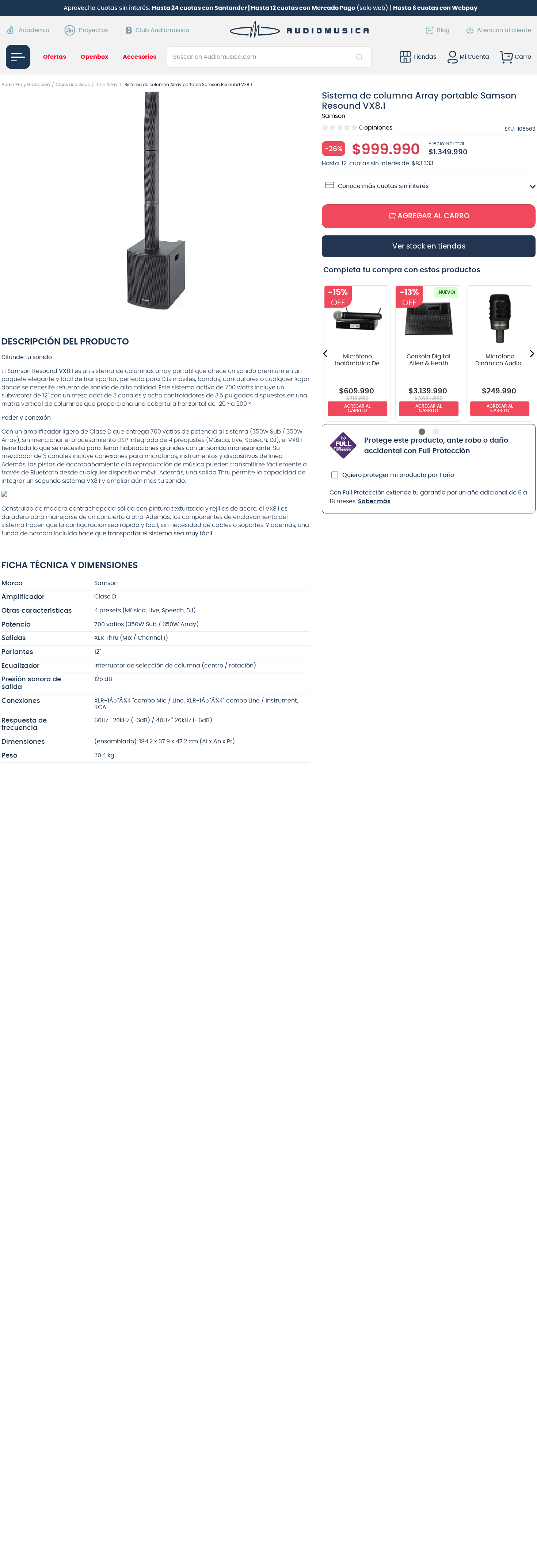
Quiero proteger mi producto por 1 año (398, 479)
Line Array (107, 84)
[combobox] (269, 57)
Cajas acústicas (73, 84)
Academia (34, 30)
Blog (443, 30)
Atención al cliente (504, 30)
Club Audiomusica (163, 30)
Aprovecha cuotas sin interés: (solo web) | (270, 8)
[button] (156, 201)
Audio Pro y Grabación (25, 84)
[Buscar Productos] (360, 57)
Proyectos (93, 30)
